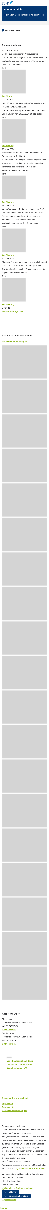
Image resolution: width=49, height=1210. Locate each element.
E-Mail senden (9, 1030)
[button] (45, 3)
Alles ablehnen (10, 1192)
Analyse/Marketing (12, 1181)
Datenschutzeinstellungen (14, 1111)
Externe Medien (11, 1185)
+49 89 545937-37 (10, 1040)
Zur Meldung (8, 96)
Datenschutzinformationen (32, 1168)
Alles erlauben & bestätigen (16, 1196)
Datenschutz (8, 1107)
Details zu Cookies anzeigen (19, 1188)
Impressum (7, 1104)
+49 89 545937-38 (10, 1026)
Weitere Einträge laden (13, 311)
